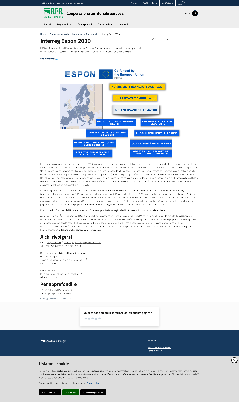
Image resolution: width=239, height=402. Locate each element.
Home (43, 34)
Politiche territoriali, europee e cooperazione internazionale (62, 3)
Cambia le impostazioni (93, 392)
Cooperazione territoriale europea (66, 34)
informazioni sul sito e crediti (159, 347)
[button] (195, 13)
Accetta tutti (70, 392)
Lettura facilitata (47, 58)
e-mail (157, 350)
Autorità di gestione (49, 216)
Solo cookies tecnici (50, 392)
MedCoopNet (65, 293)
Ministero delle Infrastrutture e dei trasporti (72, 226)
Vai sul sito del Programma (57, 290)
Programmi (91, 34)
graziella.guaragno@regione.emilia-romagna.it (62, 260)
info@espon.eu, (54, 242)
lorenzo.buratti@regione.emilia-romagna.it (60, 273)
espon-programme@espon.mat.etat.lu (82, 242)
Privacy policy (93, 383)
